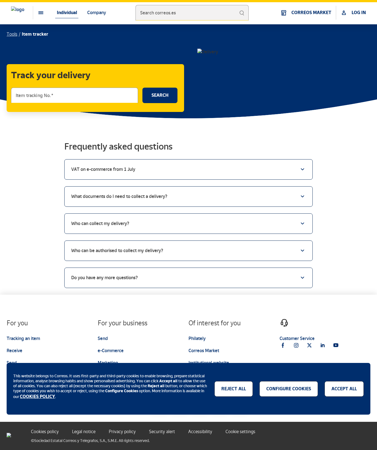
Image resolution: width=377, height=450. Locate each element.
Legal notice (83, 431)
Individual (67, 12)
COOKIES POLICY (37, 396)
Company (96, 12)
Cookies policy (45, 431)
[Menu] (36, 12)
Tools (12, 34)
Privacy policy (122, 431)
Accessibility (200, 431)
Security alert (162, 431)
